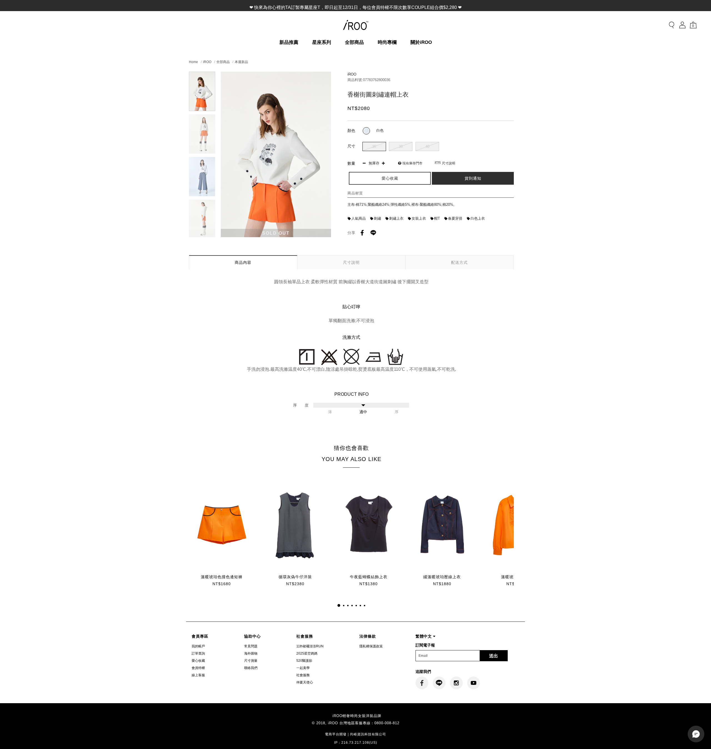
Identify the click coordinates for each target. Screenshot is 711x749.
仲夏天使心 (304, 682)
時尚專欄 (387, 42)
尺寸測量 (250, 661)
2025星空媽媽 (306, 653)
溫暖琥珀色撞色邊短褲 (221, 577)
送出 (493, 655)
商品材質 (355, 193)
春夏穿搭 (455, 218)
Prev (202, 75)
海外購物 (250, 653)
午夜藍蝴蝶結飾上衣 (368, 577)
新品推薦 (288, 42)
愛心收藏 (198, 661)
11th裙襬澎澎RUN (310, 646)
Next (202, 233)
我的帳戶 (198, 646)
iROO (207, 62)
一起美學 (303, 668)
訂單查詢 (198, 653)
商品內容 (243, 262)
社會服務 (303, 675)
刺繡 (377, 218)
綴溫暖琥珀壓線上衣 (442, 577)
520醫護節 (304, 661)
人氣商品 (358, 218)
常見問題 (250, 646)
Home (193, 62)
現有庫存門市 (412, 163)
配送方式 (459, 262)
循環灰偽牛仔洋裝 (295, 577)
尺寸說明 (448, 163)
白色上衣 (477, 218)
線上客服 (198, 675)
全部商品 (354, 42)
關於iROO (421, 42)
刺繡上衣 (396, 218)
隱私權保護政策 (371, 646)
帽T (437, 218)
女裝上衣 (419, 218)
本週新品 (241, 62)
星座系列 (321, 42)
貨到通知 (473, 178)
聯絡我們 (250, 668)
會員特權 (198, 668)
